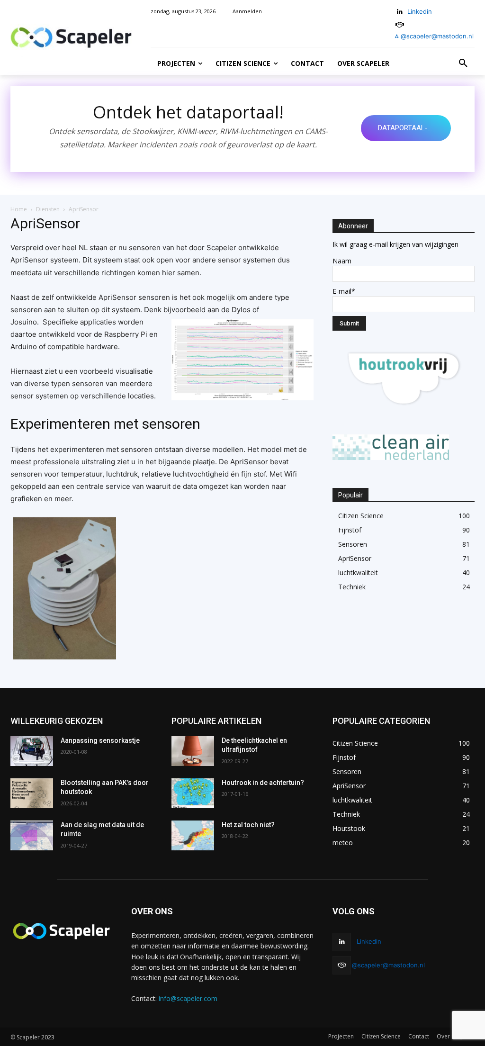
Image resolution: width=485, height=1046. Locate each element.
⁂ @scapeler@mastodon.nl (434, 36)
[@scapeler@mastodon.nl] (341, 965)
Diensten (48, 209)
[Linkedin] (400, 12)
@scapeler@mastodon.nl (388, 965)
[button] (463, 63)
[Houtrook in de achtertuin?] (192, 793)
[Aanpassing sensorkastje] (31, 751)
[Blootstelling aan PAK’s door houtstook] (31, 793)
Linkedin (419, 11)
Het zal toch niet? (248, 825)
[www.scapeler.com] (71, 37)
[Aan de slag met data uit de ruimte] (31, 835)
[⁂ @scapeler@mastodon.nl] (400, 24)
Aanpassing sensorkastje (100, 740)
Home (18, 209)
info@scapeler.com (188, 998)
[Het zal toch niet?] (192, 835)
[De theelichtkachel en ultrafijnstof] (192, 751)
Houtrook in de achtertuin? (263, 782)
